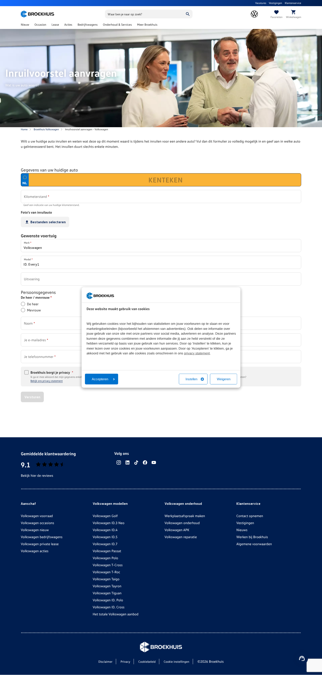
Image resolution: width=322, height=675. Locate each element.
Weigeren (223, 379)
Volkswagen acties (34, 551)
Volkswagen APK (177, 530)
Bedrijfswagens (88, 25)
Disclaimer (105, 662)
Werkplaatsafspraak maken (185, 516)
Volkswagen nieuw (35, 530)
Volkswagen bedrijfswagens (41, 537)
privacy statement (197, 353)
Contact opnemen (249, 516)
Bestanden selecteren (48, 222)
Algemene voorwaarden (254, 544)
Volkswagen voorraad (37, 516)
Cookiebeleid (147, 662)
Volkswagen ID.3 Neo (108, 523)
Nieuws (242, 530)
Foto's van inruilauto (36, 212)
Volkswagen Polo (105, 558)
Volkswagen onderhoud (182, 523)
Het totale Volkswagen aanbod (115, 614)
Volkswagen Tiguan (107, 593)
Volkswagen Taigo (106, 579)
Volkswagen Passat (107, 551)
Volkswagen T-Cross (108, 565)
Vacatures (260, 3)
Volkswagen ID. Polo (108, 600)
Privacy (125, 662)
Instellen (191, 379)
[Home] (37, 14)
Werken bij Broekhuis (252, 537)
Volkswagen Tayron (107, 586)
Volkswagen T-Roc (106, 572)
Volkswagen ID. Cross (108, 607)
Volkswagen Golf (105, 516)
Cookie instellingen (176, 662)
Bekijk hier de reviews (37, 475)
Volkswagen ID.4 (105, 530)
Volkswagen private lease (40, 544)
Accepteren (100, 379)
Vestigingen (275, 3)
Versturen (32, 397)
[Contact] (302, 658)
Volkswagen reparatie (181, 537)
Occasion (40, 25)
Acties (68, 25)
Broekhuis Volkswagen (46, 129)
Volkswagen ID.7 (105, 544)
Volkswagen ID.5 (105, 537)
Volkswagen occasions (37, 523)
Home (24, 129)
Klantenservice (293, 3)
